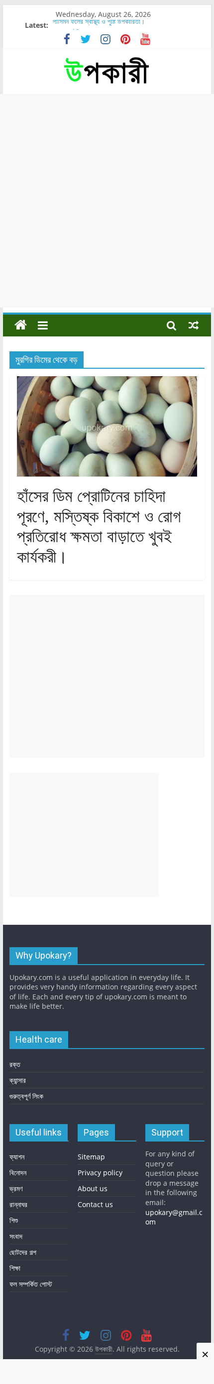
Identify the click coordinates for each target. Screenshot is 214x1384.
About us (92, 1188)
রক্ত (14, 1064)
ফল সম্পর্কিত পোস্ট (30, 1284)
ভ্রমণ (15, 1188)
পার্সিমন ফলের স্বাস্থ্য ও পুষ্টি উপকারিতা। (99, 24)
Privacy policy (100, 1172)
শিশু (13, 1220)
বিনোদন (17, 1172)
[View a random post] (194, 325)
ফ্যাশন (16, 1156)
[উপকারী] (20, 325)
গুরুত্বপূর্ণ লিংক (26, 1096)
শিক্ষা (14, 1268)
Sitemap (91, 1156)
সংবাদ (15, 1236)
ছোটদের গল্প (22, 1252)
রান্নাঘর (18, 1204)
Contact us (95, 1204)
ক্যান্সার (17, 1080)
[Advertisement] (107, 201)
